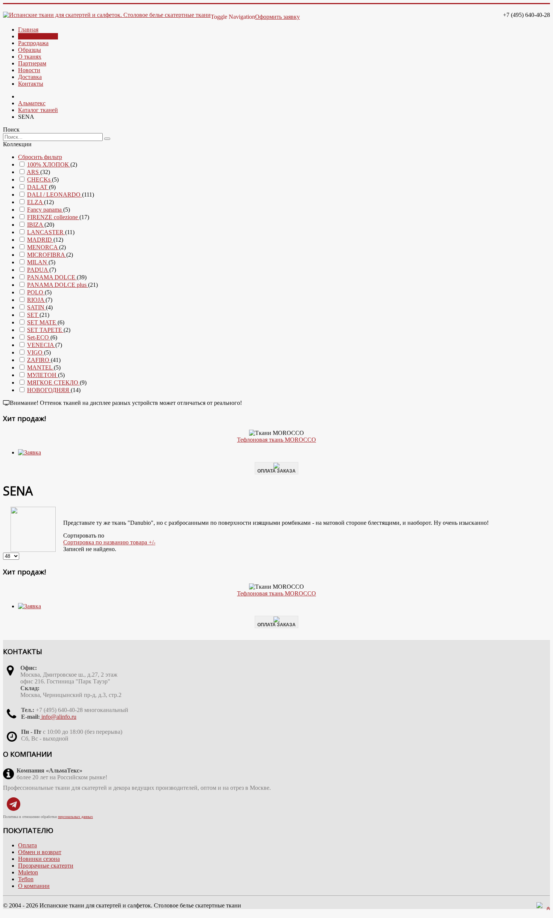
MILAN (38, 262)
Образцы (29, 50)
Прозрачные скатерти (45, 865)
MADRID (40, 239)
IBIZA (35, 224)
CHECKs (39, 179)
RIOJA (36, 300)
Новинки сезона (39, 859)
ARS (33, 172)
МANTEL (40, 367)
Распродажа (33, 43)
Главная (28, 29)
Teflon (25, 879)
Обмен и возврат (39, 852)
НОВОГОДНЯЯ (49, 390)
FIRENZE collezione (53, 217)
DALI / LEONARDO (54, 194)
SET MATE (42, 322)
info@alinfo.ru (58, 716)
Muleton (28, 872)
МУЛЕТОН (42, 375)
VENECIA (41, 345)
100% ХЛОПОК (48, 164)
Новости (29, 70)
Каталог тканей (38, 36)
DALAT (38, 187)
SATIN (36, 307)
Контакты (30, 83)
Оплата (27, 845)
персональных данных (75, 817)
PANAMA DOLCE (52, 277)
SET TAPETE (45, 330)
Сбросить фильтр (40, 157)
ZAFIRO (39, 360)
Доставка (30, 77)
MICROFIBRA (46, 254)
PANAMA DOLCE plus (57, 285)
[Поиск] (107, 139)
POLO (36, 292)
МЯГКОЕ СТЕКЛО (53, 382)
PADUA (38, 270)
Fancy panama (45, 209)
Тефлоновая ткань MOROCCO (276, 439)
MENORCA (43, 247)
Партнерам (32, 63)
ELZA (35, 202)
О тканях (29, 56)
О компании (34, 886)
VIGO (35, 352)
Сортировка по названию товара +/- (109, 542)
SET (33, 315)
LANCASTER (46, 232)
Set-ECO (38, 337)
